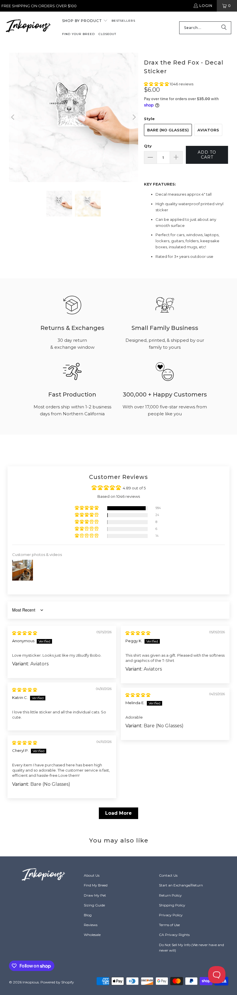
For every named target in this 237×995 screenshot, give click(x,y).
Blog (88, 915)
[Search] (224, 27)
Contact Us (168, 875)
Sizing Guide (94, 905)
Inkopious (31, 982)
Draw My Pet (95, 895)
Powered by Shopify (57, 982)
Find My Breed (96, 885)
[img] (24, 633)
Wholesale (92, 934)
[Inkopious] (28, 27)
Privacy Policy (171, 915)
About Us (91, 875)
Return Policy (170, 895)
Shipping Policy (172, 905)
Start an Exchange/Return (181, 885)
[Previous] (13, 117)
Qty (148, 146)
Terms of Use (169, 925)
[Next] (133, 117)
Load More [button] (118, 813)
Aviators (208, 130)
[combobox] (205, 27)
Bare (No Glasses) (168, 130)
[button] (85, 21)
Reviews (90, 925)
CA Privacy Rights (174, 934)
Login (205, 5)
